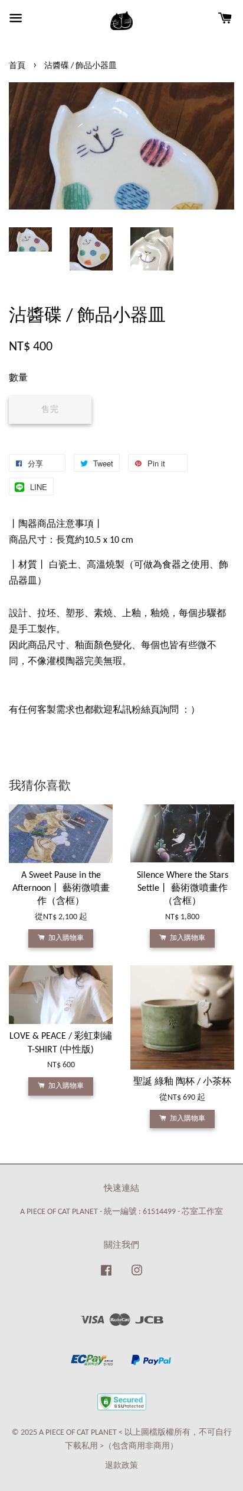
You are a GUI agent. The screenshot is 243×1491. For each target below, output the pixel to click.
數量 (18, 378)
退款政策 (121, 1466)
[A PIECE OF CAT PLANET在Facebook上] (106, 1276)
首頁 (17, 66)
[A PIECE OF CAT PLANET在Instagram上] (137, 1276)
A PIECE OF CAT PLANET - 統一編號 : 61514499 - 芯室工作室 (121, 1212)
